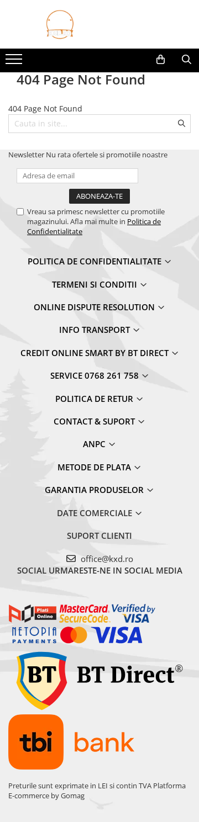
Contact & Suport (95, 421)
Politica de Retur (95, 398)
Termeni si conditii (95, 284)
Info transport (95, 329)
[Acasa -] (99, 24)
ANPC (95, 443)
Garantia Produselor (95, 489)
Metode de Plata (95, 467)
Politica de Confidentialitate (96, 261)
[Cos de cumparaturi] (160, 60)
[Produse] (15, 62)
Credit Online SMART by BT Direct (95, 352)
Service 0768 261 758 (95, 375)
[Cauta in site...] (186, 60)
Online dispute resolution (95, 306)
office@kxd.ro (105, 558)
